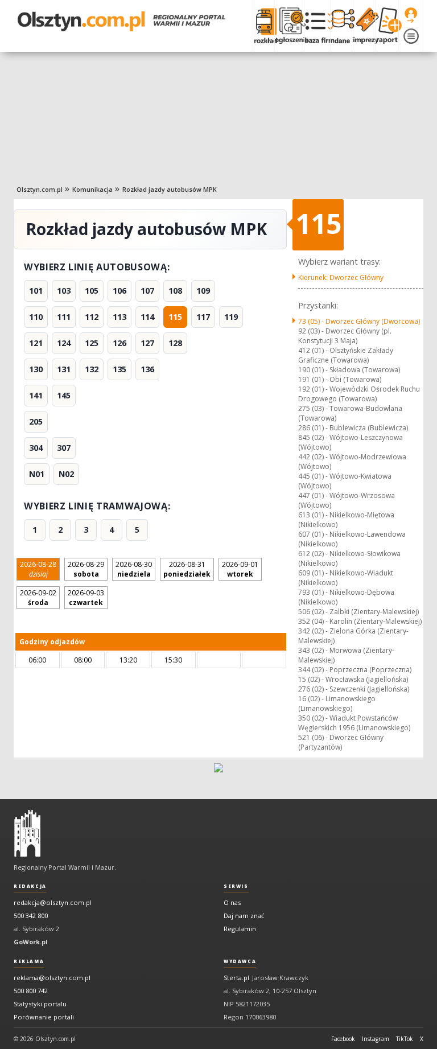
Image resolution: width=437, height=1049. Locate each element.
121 (36, 343)
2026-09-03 (86, 597)
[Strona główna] (121, 21)
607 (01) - (352, 539)
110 (36, 316)
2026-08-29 (86, 569)
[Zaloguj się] (410, 15)
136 (147, 369)
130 (36, 369)
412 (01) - (345, 355)
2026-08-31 (187, 569)
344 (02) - (354, 669)
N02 (66, 473)
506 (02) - (358, 611)
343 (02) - (346, 655)
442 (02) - (352, 461)
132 (91, 369)
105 (91, 290)
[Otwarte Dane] (341, 25)
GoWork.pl (31, 941)
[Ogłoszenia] (289, 25)
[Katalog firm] (317, 25)
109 (203, 290)
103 (64, 290)
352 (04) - (360, 621)
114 (147, 316)
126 (119, 343)
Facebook (343, 1039)
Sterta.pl (236, 977)
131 (64, 369)
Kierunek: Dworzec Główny (341, 277)
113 (119, 316)
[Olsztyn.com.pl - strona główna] (27, 833)
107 (147, 290)
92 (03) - (344, 335)
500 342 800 (31, 915)
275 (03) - (350, 413)
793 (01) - (346, 597)
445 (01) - (344, 481)
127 (147, 343)
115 (175, 316)
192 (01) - (359, 394)
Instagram (375, 1039)
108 (175, 290)
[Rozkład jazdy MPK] (263, 25)
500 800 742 (31, 990)
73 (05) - (359, 321)
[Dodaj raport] (386, 25)
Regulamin (240, 928)
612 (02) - (349, 558)
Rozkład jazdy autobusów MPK (169, 189)
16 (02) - (337, 703)
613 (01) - (346, 519)
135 (119, 369)
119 (231, 316)
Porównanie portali (44, 1017)
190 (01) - (349, 370)
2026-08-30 (134, 569)
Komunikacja (92, 189)
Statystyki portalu (40, 1003)
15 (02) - (353, 679)
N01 (36, 473)
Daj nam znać (244, 915)
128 (175, 343)
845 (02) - (350, 442)
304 (36, 447)
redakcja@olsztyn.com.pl (53, 902)
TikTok (404, 1039)
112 (91, 316)
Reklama (29, 961)
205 (36, 421)
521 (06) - (341, 742)
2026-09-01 (240, 569)
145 (64, 395)
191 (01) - (339, 379)
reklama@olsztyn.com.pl (52, 977)
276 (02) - (353, 689)
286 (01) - (353, 428)
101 (36, 290)
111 (64, 316)
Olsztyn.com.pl (40, 189)
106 (119, 290)
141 (36, 395)
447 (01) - (346, 500)
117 (203, 316)
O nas (232, 902)
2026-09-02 (38, 597)
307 (64, 447)
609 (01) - (345, 577)
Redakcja (30, 886)
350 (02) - (354, 723)
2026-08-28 (38, 569)
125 (91, 343)
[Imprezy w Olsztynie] (363, 25)
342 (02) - (353, 635)
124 (64, 343)
